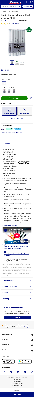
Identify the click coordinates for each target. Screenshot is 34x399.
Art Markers (4, 11)
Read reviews (15, 23)
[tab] (17, 144)
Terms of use (17, 379)
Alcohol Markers (13, 11)
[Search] (19, 6)
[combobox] (11, 6)
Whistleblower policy (17, 383)
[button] (2, 2)
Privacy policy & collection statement (17, 377)
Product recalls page (22, 327)
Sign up (17, 317)
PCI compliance (17, 381)
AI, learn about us (17, 385)
